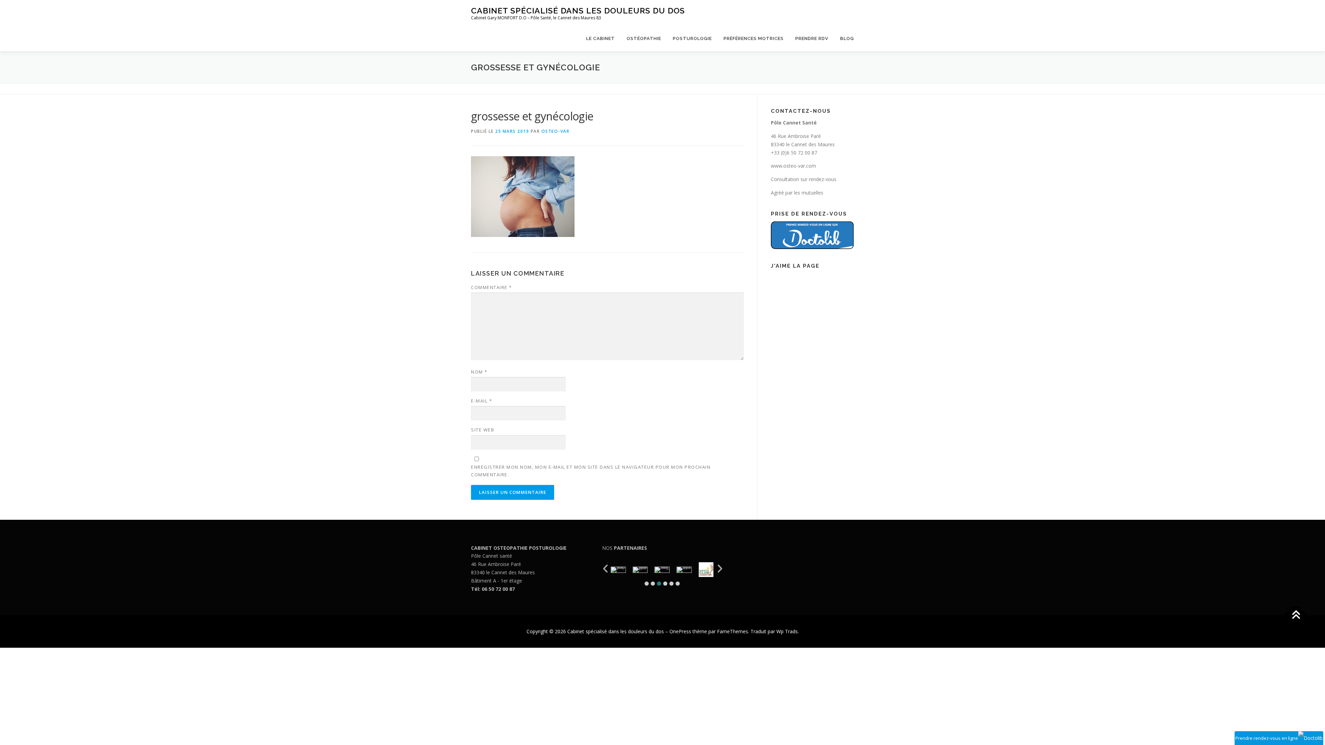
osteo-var (555, 131)
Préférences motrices (754, 38)
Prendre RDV (811, 38)
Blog (847, 38)
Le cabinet (600, 38)
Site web (482, 430)
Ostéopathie (644, 38)
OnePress (680, 631)
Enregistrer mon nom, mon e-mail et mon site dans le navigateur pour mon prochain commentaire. (590, 471)
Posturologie (692, 38)
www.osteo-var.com (793, 165)
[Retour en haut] (1296, 615)
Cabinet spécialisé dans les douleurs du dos (578, 10)
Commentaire (491, 287)
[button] (647, 584)
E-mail (481, 401)
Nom (479, 372)
